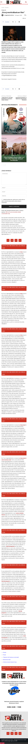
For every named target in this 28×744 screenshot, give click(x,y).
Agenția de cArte (9, 15)
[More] (19, 21)
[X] (20, 240)
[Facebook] (8, 240)
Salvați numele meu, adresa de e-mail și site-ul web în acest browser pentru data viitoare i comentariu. (13, 201)
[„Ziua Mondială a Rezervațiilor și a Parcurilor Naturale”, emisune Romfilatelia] (14, 148)
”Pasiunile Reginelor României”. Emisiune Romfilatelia (14, 131)
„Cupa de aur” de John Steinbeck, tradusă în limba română (7, 98)
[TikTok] (16, 240)
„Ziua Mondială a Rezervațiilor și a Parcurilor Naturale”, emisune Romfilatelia (14, 159)
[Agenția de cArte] (2, 15)
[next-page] (5, 165)
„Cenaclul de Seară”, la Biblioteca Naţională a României (21, 98)
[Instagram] (12, 240)
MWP (16, 740)
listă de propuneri (10, 546)
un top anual (22, 425)
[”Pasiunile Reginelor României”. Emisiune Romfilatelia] (14, 121)
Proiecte (7, 7)
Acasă (2, 7)
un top (20, 251)
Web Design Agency (9, 740)
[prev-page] (2, 165)
